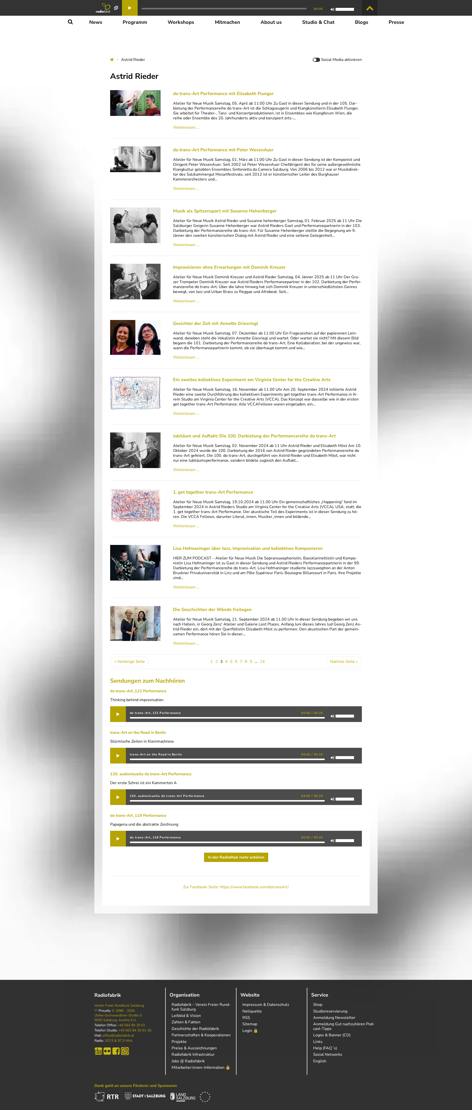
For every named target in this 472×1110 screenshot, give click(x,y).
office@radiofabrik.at (118, 1035)
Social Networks (327, 1054)
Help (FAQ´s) (325, 1048)
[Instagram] (125, 1051)
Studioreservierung (330, 1011)
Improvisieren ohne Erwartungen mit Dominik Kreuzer (229, 267)
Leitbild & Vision (186, 1015)
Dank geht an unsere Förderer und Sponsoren (135, 1085)
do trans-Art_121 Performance (138, 691)
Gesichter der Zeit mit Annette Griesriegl (215, 323)
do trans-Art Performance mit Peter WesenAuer (223, 150)
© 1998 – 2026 (123, 1011)
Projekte (179, 1041)
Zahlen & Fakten (186, 1022)
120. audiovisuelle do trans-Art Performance (151, 774)
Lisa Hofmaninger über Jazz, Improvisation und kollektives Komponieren (248, 548)
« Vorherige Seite (129, 661)
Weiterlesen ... (186, 127)
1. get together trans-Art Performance (213, 492)
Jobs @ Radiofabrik (188, 1061)
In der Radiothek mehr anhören (236, 857)
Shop (317, 1004)
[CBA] (98, 1051)
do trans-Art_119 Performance (138, 815)
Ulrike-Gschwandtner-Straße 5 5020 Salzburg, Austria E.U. (118, 1017)
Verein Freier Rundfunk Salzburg (119, 1005)
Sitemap (249, 1024)
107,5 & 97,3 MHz (119, 1041)
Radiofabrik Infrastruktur (193, 1054)
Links (318, 1041)
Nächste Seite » (344, 661)
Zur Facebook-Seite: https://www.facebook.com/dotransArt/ (236, 887)
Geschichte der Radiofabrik (195, 1028)
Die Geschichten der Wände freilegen (212, 609)
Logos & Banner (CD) (332, 1035)
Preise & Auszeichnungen (194, 1048)
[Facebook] (116, 1051)
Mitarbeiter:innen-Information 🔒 (201, 1067)
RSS (246, 1017)
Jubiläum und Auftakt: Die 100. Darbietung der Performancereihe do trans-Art (254, 436)
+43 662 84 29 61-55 (134, 1030)
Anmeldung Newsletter (334, 1017)
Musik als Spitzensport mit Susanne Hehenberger (225, 211)
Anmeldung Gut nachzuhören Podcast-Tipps (344, 1026)
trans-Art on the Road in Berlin (138, 732)
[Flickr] (107, 1051)
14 (262, 661)
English (319, 1061)
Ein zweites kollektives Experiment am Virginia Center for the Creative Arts (251, 380)
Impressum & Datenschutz (265, 1004)
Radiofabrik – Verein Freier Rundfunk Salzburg (201, 1007)
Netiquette (252, 1011)
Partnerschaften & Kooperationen (201, 1035)
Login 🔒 (250, 1030)
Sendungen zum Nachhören (147, 681)
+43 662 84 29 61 (131, 1025)
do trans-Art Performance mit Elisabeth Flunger (223, 94)
